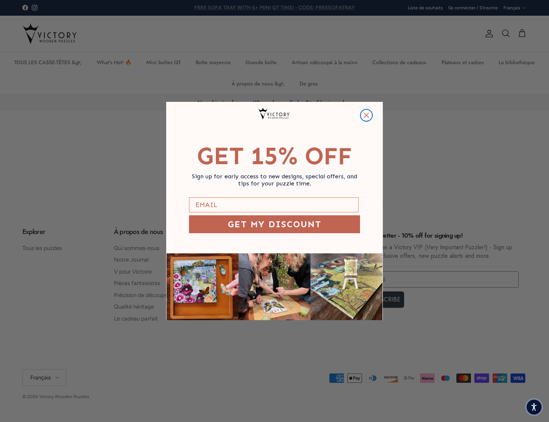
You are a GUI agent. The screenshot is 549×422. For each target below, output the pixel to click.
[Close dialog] (366, 115)
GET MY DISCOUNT (275, 224)
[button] (534, 407)
